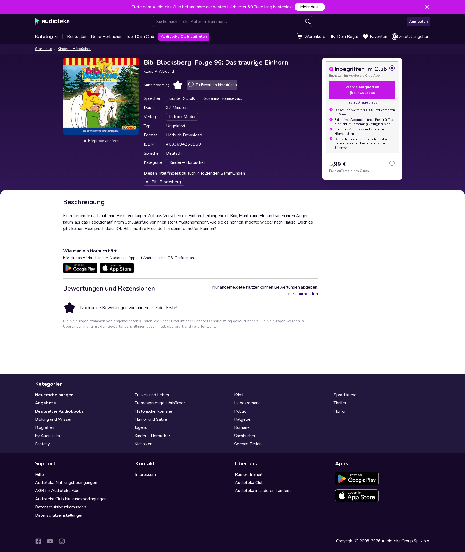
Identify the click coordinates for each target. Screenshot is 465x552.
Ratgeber (243, 419)
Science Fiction (248, 444)
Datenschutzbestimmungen (60, 507)
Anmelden (418, 21)
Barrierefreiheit (249, 474)
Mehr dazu (309, 7)
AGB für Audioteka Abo (57, 491)
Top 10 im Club (140, 37)
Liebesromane (247, 403)
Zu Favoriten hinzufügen (216, 84)
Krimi (238, 395)
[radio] (362, 71)
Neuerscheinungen (54, 395)
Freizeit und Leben (152, 395)
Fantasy (42, 444)
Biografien (44, 427)
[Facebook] (38, 541)
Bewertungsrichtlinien (126, 326)
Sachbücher (244, 436)
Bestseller (77, 37)
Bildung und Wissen (53, 419)
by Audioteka (47, 436)
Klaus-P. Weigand (159, 71)
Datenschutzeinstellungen (59, 515)
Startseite (43, 48)
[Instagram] (62, 541)
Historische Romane (153, 411)
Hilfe (39, 474)
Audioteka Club (249, 483)
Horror (340, 411)
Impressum (145, 474)
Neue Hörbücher (106, 37)
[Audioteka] (52, 21)
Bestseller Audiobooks (59, 411)
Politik (240, 411)
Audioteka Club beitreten (184, 36)
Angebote (45, 403)
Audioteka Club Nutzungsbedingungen (71, 499)
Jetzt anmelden (302, 294)
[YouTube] (50, 541)
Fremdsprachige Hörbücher (160, 403)
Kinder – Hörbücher (74, 48)
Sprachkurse (345, 395)
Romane (242, 427)
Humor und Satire (151, 419)
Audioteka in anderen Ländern (263, 491)
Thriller (340, 403)
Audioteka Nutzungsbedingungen (66, 483)
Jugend (141, 427)
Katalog (44, 36)
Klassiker (143, 444)
